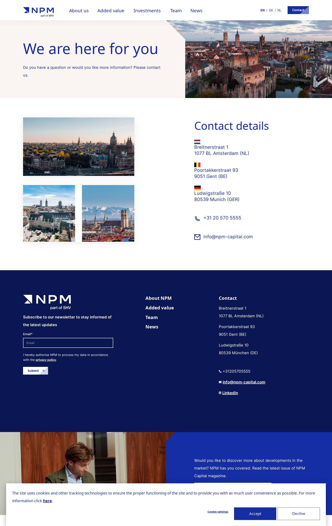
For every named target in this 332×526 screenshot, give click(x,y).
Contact (298, 10)
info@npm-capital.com (228, 236)
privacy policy (46, 360)
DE (271, 10)
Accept (255, 513)
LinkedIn (230, 393)
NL (279, 10)
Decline (298, 514)
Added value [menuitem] (159, 307)
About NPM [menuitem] (158, 298)
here (47, 500)
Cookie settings (218, 512)
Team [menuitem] (151, 317)
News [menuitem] (151, 326)
